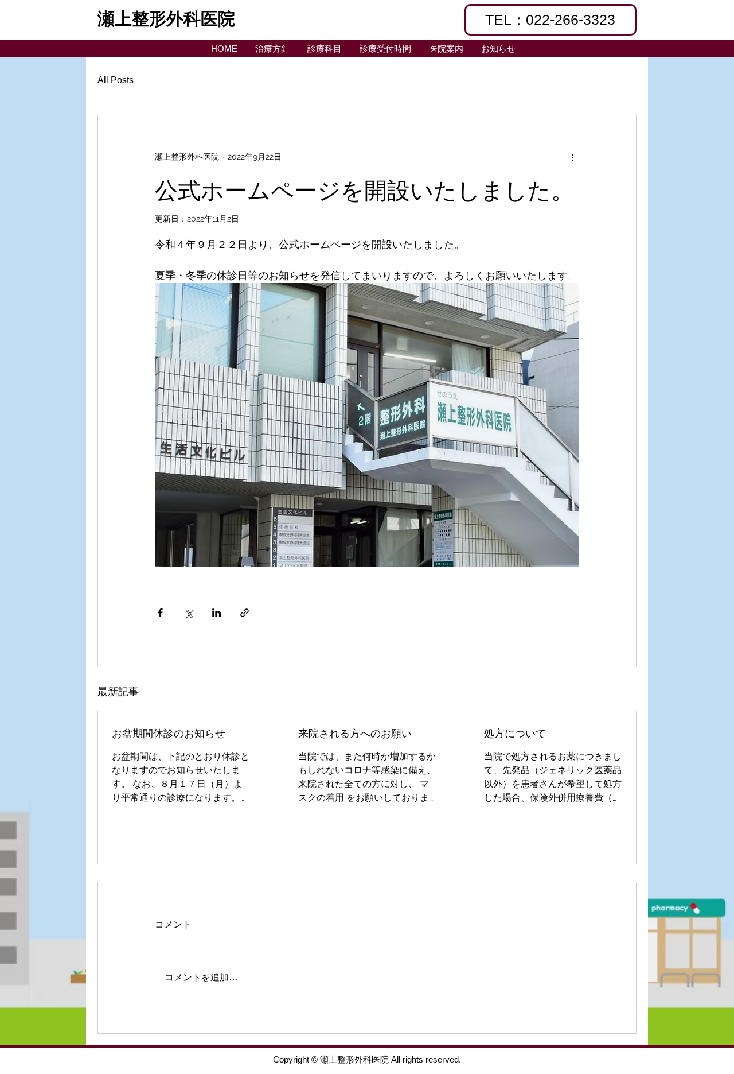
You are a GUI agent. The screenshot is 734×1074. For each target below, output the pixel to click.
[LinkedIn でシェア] (216, 612)
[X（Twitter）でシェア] (188, 612)
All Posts (115, 80)
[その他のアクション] (572, 157)
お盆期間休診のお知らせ (168, 732)
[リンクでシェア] (244, 612)
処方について (515, 732)
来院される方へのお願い (355, 732)
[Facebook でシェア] (160, 612)
